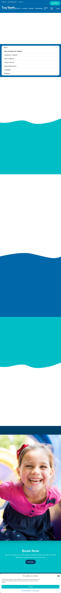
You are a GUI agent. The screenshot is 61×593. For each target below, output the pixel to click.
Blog (58, 8)
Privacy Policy (35, 590)
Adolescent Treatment (11, 55)
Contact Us (4, 2)
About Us (46, 8)
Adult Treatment (9, 58)
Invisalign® (7, 70)
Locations (24, 8)
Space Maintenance (10, 66)
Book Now (55, 3)
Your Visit (51, 8)
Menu (6, 47)
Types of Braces (9, 62)
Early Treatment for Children (13, 51)
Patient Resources (12, 2)
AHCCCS (17, 8)
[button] (58, 576)
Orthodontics (39, 8)
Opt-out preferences (26, 590)
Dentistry (31, 8)
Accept (31, 586)
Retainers (7, 73)
